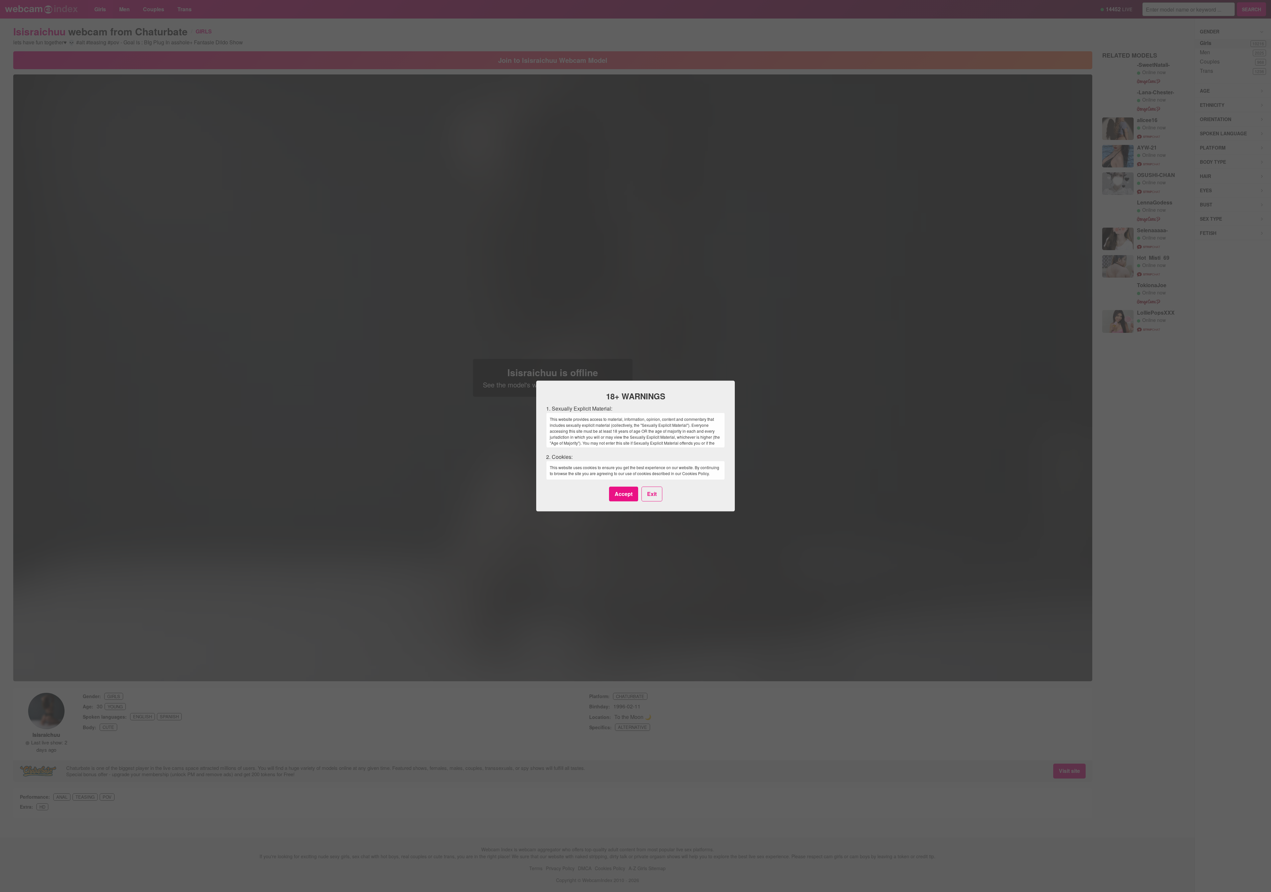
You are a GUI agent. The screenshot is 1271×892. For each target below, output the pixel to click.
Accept (624, 494)
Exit (652, 494)
